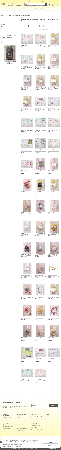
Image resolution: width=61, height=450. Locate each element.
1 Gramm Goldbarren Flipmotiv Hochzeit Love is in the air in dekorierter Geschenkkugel (54, 317)
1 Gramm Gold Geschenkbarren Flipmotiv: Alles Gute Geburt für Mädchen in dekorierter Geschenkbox (53, 129)
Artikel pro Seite (33, 25)
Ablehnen (50, 445)
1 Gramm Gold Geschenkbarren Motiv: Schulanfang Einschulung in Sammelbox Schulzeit (26, 359)
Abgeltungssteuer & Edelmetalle (35, 419)
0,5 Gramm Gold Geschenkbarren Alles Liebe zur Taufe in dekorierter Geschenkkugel (54, 67)
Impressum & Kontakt (7, 446)
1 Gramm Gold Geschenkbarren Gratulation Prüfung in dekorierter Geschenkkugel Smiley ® (54, 192)
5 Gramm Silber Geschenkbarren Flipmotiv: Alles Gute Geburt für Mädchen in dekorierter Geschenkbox (40, 46)
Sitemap (4, 432)
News (47, 1)
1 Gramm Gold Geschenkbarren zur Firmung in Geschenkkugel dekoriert (26, 234)
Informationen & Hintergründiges (37, 1)
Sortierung (24, 25)
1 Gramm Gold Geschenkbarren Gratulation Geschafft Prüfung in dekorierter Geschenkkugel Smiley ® (40, 192)
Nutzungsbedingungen (7, 430)
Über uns (19, 417)
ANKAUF (2, 39)
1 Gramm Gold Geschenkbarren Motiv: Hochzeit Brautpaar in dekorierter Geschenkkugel (40, 213)
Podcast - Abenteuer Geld (36, 416)
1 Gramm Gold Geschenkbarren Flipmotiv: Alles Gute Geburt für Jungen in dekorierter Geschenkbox (40, 129)
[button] (57, 4)
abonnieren (53, 405)
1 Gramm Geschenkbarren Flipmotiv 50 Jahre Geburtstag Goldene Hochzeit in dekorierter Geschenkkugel (40, 296)
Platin (2, 30)
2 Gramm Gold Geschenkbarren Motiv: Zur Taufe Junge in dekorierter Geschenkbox (53, 359)
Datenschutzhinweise (16, 446)
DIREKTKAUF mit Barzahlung (22, 428)
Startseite (11, 1)
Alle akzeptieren (50, 439)
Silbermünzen (4, 28)
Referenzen (19, 424)
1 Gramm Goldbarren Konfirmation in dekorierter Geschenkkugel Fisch (53, 276)
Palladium (3, 33)
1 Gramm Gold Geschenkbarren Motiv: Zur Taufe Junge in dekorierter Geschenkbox (53, 108)
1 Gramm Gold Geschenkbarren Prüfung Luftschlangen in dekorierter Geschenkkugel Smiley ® (54, 296)
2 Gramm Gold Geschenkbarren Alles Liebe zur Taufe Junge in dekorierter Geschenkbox (40, 359)
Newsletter (52, 1)
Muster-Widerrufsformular (8, 426)
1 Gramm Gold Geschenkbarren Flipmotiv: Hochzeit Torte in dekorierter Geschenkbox (40, 150)
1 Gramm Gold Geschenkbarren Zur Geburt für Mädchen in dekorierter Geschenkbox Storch (54, 150)
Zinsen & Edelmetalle (35, 425)
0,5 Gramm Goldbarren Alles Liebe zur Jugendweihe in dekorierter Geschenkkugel (40, 88)
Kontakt (57, 1)
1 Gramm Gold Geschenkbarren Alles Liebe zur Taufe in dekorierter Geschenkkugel (54, 171)
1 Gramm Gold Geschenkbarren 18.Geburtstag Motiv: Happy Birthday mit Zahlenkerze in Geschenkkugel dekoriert (40, 171)
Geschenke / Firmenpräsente (6, 37)
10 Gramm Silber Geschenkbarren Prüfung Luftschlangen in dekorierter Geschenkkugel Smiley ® (40, 67)
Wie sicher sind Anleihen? (36, 429)
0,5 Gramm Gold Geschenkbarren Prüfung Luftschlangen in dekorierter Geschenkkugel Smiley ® (54, 88)
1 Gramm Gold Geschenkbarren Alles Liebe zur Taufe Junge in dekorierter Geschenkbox (40, 108)
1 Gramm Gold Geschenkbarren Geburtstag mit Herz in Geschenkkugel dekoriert (27, 192)
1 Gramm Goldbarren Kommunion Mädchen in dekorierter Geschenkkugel (53, 255)
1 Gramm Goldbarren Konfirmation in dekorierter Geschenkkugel (40, 276)
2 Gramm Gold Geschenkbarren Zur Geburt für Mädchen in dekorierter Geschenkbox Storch (40, 380)
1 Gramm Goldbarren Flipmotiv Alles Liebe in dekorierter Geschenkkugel (26, 317)
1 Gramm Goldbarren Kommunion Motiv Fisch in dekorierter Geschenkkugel (26, 276)
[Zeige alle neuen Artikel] (17, 42)
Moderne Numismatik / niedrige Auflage (9, 35)
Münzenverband (20, 421)
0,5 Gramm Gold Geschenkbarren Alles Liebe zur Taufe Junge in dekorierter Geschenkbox (26, 67)
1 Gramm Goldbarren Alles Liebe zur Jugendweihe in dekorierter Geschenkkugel (40, 234)
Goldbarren (3, 22)
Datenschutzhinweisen (18, 444)
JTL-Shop (54, 448)
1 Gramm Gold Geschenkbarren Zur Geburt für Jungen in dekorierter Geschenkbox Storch (27, 129)
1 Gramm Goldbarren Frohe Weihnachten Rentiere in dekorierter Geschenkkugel (26, 255)
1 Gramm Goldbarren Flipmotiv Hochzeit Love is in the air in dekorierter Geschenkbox (27, 171)
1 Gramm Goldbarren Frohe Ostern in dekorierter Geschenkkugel (53, 234)
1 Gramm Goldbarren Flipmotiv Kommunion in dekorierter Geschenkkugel (26, 338)
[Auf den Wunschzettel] (31, 35)
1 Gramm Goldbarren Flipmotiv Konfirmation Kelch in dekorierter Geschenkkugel (40, 338)
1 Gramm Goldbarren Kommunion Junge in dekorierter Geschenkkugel (40, 255)
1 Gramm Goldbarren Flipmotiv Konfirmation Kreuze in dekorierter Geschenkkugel (52, 338)
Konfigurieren (50, 442)
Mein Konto (16, 1)
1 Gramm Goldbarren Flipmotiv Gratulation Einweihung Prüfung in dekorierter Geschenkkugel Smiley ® (40, 317)
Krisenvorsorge (34, 427)
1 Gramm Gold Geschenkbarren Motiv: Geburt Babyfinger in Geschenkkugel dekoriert (26, 213)
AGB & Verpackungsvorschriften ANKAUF (8, 423)
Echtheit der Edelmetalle (22, 426)
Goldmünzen (3, 24)
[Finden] (46, 4)
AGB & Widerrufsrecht (7, 419)
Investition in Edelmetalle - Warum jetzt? (36, 423)
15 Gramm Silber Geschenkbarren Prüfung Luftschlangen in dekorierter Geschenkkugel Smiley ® (27, 108)
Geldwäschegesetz (21, 430)
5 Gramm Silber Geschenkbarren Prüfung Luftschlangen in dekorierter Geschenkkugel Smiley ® (54, 46)
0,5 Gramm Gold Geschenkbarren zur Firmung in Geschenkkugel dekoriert (26, 88)
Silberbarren (3, 26)
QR (3, 435)
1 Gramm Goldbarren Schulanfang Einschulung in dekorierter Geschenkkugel (26, 296)
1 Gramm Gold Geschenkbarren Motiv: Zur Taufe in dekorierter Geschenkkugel (53, 213)
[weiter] (59, 29)
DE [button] (5, 1)
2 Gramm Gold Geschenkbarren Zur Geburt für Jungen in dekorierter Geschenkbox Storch (27, 380)
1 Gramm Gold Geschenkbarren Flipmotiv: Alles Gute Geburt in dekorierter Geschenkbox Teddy (26, 150)
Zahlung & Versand (25, 1)
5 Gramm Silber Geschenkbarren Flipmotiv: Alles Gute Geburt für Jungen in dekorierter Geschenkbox (27, 46)
